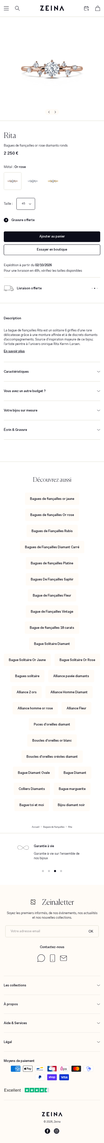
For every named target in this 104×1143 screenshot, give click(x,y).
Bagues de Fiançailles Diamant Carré (52, 547)
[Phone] (52, 961)
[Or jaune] (53, 181)
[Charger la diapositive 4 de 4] (61, 871)
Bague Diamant (75, 773)
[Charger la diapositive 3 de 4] (55, 871)
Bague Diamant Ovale (34, 773)
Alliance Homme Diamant (69, 692)
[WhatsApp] (41, 961)
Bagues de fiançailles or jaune (52, 499)
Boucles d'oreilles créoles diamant (52, 756)
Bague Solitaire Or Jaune (27, 660)
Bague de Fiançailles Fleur (52, 595)
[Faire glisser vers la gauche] (48, 112)
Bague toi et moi (31, 805)
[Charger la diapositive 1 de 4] (43, 871)
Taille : (8, 203)
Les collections (15, 985)
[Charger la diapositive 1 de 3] (92, 288)
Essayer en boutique (52, 249)
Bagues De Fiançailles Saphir (52, 579)
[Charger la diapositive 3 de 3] (97, 288)
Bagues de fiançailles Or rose (52, 515)
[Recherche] (17, 8)
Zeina (57, 1121)
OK (91, 931)
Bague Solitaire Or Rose (77, 660)
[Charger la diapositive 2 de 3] (94, 288)
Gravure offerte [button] (23, 220)
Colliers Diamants (32, 789)
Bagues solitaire (27, 676)
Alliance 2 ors (27, 692)
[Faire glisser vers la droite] (55, 112)
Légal (8, 1042)
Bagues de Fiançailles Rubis (52, 531)
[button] (6, 8)
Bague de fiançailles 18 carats (52, 628)
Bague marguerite (72, 789)
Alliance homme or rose (35, 708)
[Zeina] (52, 8)
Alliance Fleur (76, 708)
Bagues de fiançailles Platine (52, 563)
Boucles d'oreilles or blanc (52, 740)
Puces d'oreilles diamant (52, 724)
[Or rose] (12, 181)
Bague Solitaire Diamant (52, 644)
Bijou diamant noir (71, 805)
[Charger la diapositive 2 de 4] (49, 871)
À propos (11, 1004)
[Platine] (33, 181)
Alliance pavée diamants (71, 676)
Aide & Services (15, 1023)
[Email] (63, 960)
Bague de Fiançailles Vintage (52, 611)
